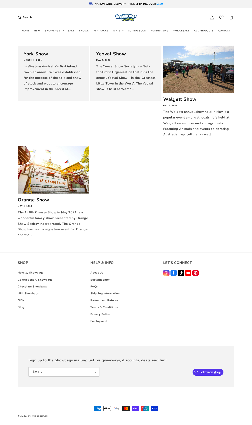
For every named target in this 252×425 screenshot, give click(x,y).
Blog (21, 307)
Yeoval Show (111, 54)
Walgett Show (179, 99)
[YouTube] (188, 273)
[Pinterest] (195, 273)
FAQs (94, 286)
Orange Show (33, 200)
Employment (98, 321)
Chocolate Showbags (32, 286)
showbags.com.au (38, 415)
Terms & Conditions (104, 307)
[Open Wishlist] (221, 17)
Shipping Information (105, 293)
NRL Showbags (28, 293)
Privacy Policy (100, 314)
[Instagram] (166, 273)
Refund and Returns (104, 300)
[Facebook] (173, 273)
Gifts (21, 300)
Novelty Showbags (31, 272)
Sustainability (99, 280)
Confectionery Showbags (35, 280)
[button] (53, 31)
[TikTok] (181, 273)
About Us (96, 272)
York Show (36, 54)
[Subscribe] (95, 371)
